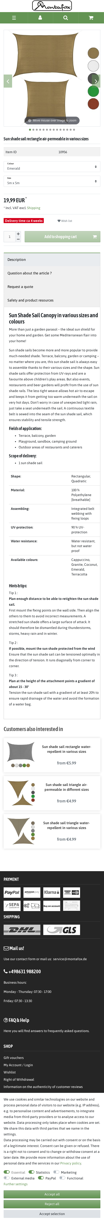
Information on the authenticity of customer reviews (43, 1087)
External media (23, 1178)
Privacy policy (70, 1163)
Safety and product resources (30, 300)
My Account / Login (18, 1065)
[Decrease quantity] (18, 239)
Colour (10, 163)
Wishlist (10, 1072)
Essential (18, 1172)
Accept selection (52, 1214)
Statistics (43, 1172)
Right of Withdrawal (19, 1079)
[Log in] (40, 17)
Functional (75, 1178)
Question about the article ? (29, 273)
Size (9, 178)
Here (7, 1031)
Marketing (69, 1172)
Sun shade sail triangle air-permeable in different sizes (67, 787)
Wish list (66, 221)
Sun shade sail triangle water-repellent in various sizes (66, 825)
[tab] (52, 259)
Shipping (33, 208)
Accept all (52, 1194)
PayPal (50, 1178)
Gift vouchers (14, 1058)
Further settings (16, 1184)
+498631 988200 (24, 971)
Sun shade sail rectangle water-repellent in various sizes (66, 749)
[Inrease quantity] (18, 234)
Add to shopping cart (61, 236)
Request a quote (20, 287)
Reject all (52, 1204)
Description (16, 259)
